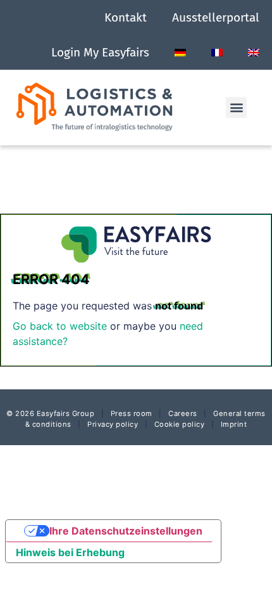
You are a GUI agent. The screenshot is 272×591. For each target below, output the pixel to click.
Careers (182, 413)
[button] (236, 107)
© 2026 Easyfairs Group (50, 413)
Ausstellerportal (215, 17)
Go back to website (60, 326)
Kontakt (125, 17)
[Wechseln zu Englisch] (253, 53)
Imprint (234, 424)
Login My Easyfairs (100, 52)
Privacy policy (112, 424)
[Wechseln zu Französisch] (217, 53)
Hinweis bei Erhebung (70, 552)
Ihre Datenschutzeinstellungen (125, 530)
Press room (130, 413)
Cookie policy (179, 424)
